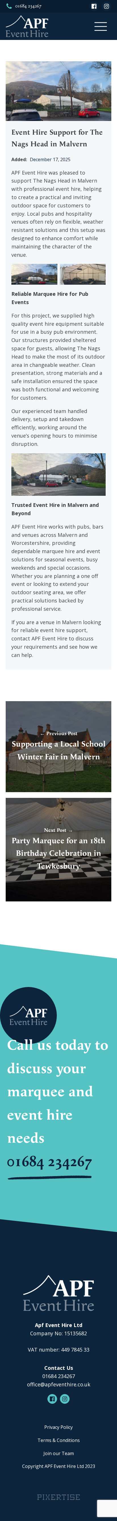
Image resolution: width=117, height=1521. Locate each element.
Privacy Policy (58, 1427)
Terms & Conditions (58, 1440)
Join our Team (58, 1453)
